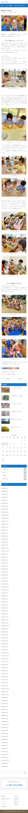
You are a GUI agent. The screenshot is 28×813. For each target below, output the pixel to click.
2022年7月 (3, 634)
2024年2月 (3, 578)
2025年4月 (3, 536)
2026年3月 (3, 503)
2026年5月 (3, 497)
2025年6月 (3, 530)
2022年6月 (3, 637)
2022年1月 (3, 649)
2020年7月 (3, 703)
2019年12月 (4, 718)
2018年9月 (3, 763)
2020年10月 (4, 694)
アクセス (3, 803)
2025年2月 (3, 542)
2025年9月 (3, 521)
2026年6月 (3, 494)
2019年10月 (4, 724)
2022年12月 (4, 619)
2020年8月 (3, 700)
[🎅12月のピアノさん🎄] (5, 397)
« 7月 (2, 461)
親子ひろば (14, 478)
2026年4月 (3, 500)
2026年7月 (3, 491)
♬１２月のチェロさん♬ (17, 388)
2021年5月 (3, 673)
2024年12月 (4, 548)
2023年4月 (3, 607)
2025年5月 (3, 533)
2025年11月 (4, 515)
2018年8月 (3, 766)
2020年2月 (3, 712)
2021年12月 (4, 652)
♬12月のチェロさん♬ (16, 411)
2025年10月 (4, 518)
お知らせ (16, 796)
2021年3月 (3, 679)
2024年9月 (3, 557)
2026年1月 (3, 509)
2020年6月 (3, 706)
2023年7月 (3, 599)
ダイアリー (14, 472)
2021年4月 (3, 676)
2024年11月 (4, 551)
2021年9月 (3, 661)
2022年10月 (4, 625)
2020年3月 (3, 709)
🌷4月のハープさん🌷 (16, 419)
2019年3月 (3, 745)
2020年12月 (4, 688)
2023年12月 (4, 584)
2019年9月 (3, 727)
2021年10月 (4, 658)
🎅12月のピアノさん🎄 (16, 395)
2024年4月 (3, 572)
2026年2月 (3, 506)
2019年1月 (3, 751)
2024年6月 (3, 566)
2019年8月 (3, 730)
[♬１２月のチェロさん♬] (5, 390)
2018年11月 (4, 757)
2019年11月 (4, 721)
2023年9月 (3, 593)
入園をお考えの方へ (6, 798)
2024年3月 (3, 575)
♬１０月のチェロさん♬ (17, 403)
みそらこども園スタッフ (11, 372)
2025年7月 (3, 527)
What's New (14, 469)
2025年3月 (3, 539)
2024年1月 (3, 581)
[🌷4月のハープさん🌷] (5, 421)
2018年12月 (4, 754)
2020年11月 (4, 691)
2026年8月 (3, 488)
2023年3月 (3, 610)
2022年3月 (3, 646)
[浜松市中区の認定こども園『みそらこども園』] (5, 1)
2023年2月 (3, 613)
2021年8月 (3, 664)
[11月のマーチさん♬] (5, 429)
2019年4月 (3, 742)
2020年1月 (3, 715)
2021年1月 (3, 685)
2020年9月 (3, 697)
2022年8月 (3, 631)
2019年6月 (3, 736)
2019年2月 (3, 748)
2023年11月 (4, 587)
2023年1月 (3, 616)
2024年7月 (3, 563)
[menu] (26, 2)
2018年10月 (4, 760)
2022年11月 (4, 622)
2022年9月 (3, 628)
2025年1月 (3, 545)
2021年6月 (3, 670)
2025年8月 (3, 524)
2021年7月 (3, 667)
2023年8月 (3, 596)
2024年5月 (3, 569)
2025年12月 (4, 512)
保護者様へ (16, 798)
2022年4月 (3, 643)
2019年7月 (3, 733)
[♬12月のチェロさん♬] (5, 413)
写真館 (15, 12)
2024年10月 (4, 554)
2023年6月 (3, 602)
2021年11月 (4, 655)
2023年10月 (4, 590)
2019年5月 (3, 739)
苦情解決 (16, 803)
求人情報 (3, 806)
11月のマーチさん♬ (15, 427)
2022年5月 (3, 640)
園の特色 (3, 796)
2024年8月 (3, 560)
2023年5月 (3, 604)
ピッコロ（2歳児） (9, 12)
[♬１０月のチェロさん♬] (5, 405)
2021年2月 (3, 682)
